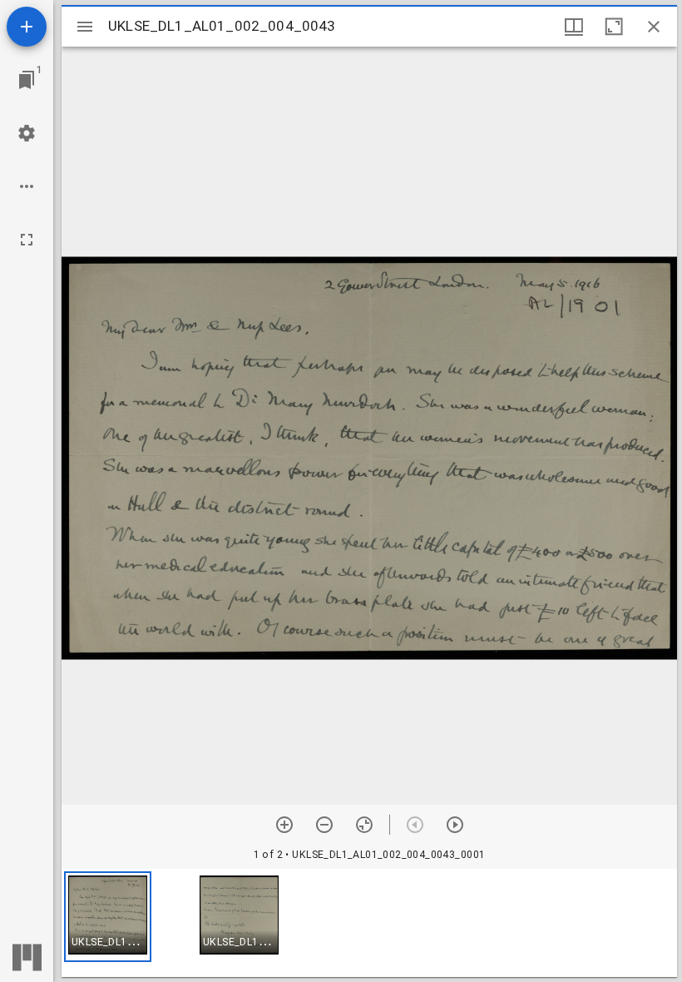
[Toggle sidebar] (85, 27)
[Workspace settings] (27, 133)
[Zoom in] (284, 825)
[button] (107, 916)
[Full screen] (27, 240)
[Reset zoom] (364, 825)
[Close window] (654, 27)
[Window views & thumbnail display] (574, 27)
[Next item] (455, 825)
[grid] (369, 923)
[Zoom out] (324, 825)
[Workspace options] (27, 186)
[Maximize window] (614, 27)
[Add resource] (27, 27)
